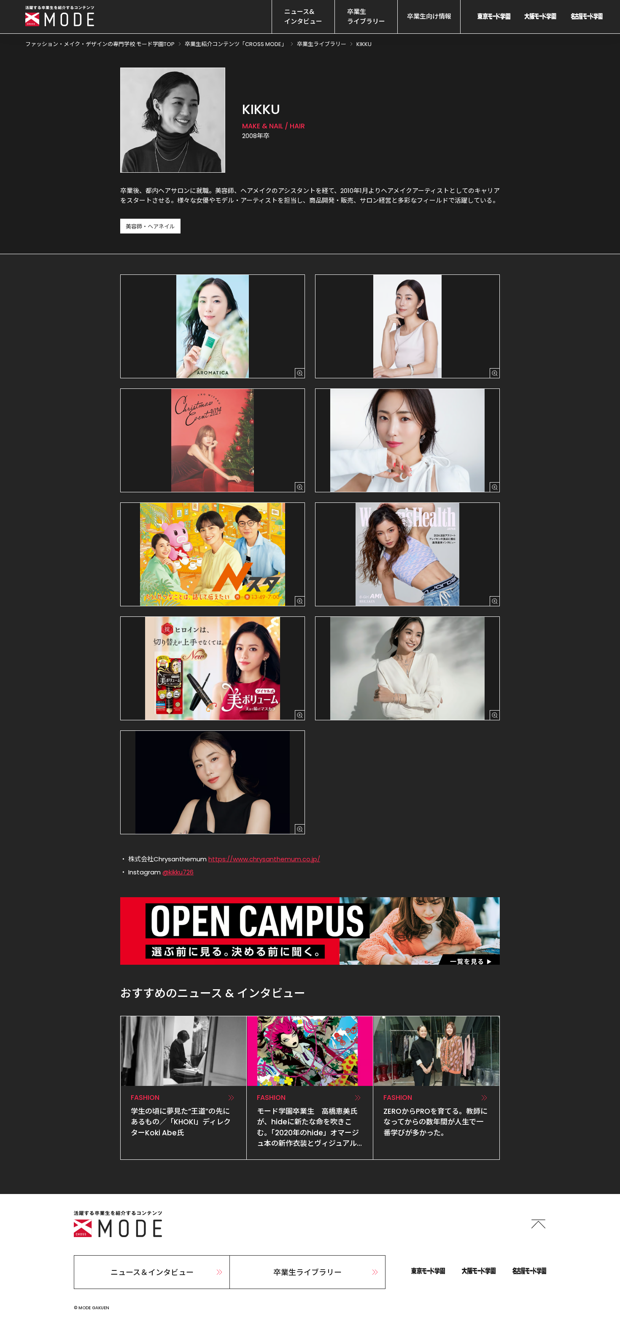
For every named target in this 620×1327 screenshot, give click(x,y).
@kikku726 (178, 872)
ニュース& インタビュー (303, 16)
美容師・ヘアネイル (150, 227)
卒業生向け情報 (429, 16)
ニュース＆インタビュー (152, 1272)
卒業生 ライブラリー (366, 16)
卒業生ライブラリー (307, 1272)
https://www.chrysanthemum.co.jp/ (264, 859)
